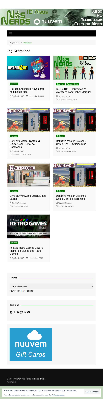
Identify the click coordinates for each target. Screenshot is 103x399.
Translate (29, 291)
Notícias (14, 84)
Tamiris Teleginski (19, 203)
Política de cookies (58, 395)
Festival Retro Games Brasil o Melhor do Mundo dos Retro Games (26, 250)
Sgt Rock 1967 (18, 96)
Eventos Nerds (72, 84)
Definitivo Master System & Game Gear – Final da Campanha (25, 144)
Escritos (60, 84)
